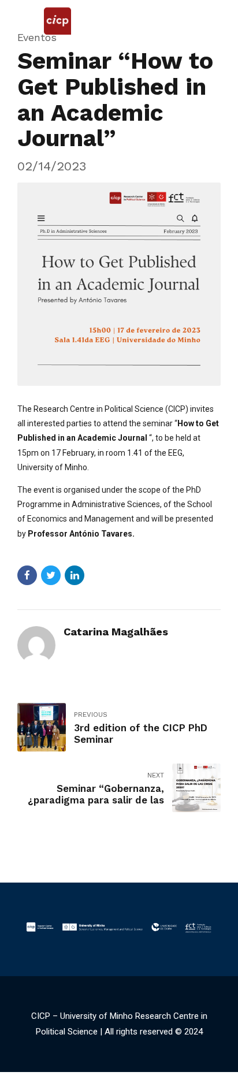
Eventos (37, 37)
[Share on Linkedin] (74, 575)
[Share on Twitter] (51, 575)
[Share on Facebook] (27, 575)
